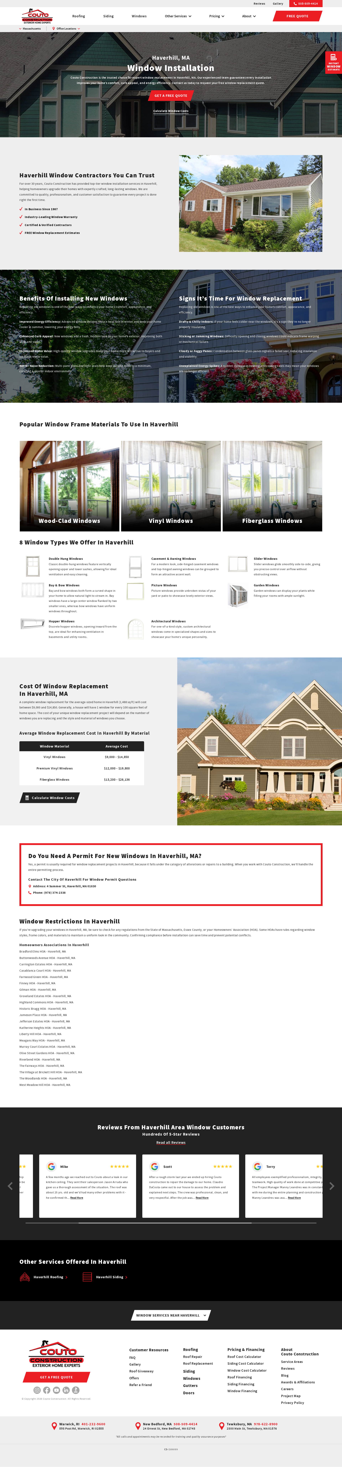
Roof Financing (239, 1377)
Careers (287, 1389)
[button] (10, 1186)
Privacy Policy (292, 1403)
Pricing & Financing (246, 1349)
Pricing (214, 16)
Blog (284, 1375)
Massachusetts (32, 28)
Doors (189, 1393)
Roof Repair (192, 1357)
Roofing (78, 16)
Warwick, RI (69, 1424)
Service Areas (292, 1362)
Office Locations (66, 28)
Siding (108, 16)
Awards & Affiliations (298, 1382)
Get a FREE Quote (171, 95)
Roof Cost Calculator (244, 1357)
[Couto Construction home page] (37, 16)
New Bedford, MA (157, 1424)
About (246, 16)
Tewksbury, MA (239, 1424)
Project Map (290, 1396)
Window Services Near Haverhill (168, 1315)
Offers (134, 1378)
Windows (139, 16)
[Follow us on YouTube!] (56, 1390)
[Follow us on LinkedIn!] (66, 1390)
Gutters (190, 1385)
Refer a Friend (140, 1385)
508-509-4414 (308, 4)
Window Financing (242, 1391)
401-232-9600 (93, 1424)
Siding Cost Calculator (245, 1363)
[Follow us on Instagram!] (37, 1390)
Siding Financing (240, 1384)
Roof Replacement (198, 1363)
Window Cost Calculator (247, 1370)
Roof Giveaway (141, 1371)
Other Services (176, 16)
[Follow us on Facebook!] (47, 1390)
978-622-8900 (266, 1424)
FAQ (132, 1357)
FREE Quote (298, 16)
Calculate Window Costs (171, 111)
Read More (79, 1197)
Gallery (278, 4)
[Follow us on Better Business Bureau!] (76, 1390)
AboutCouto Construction (300, 1351)
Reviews (259, 4)
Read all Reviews (171, 1142)
